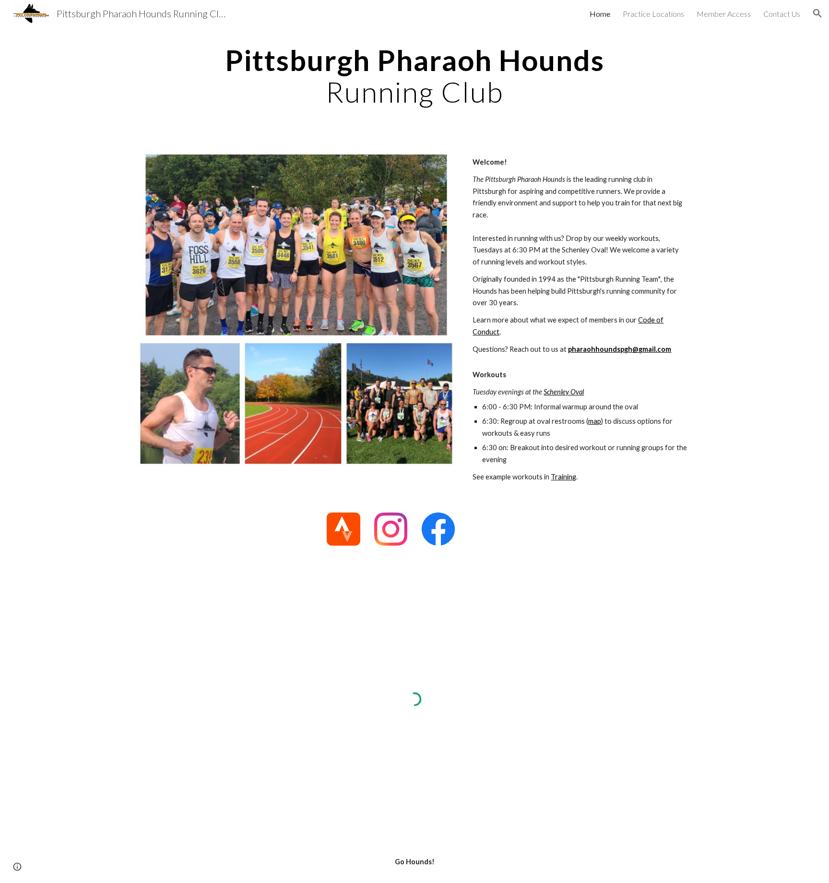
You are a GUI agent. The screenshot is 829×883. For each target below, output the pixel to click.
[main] (414, 75)
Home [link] (600, 13)
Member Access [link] (724, 13)
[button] (817, 13)
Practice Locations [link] (653, 13)
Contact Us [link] (781, 13)
